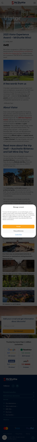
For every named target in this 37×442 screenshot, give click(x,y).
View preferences (18, 231)
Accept (18, 226)
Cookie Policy (18, 234)
